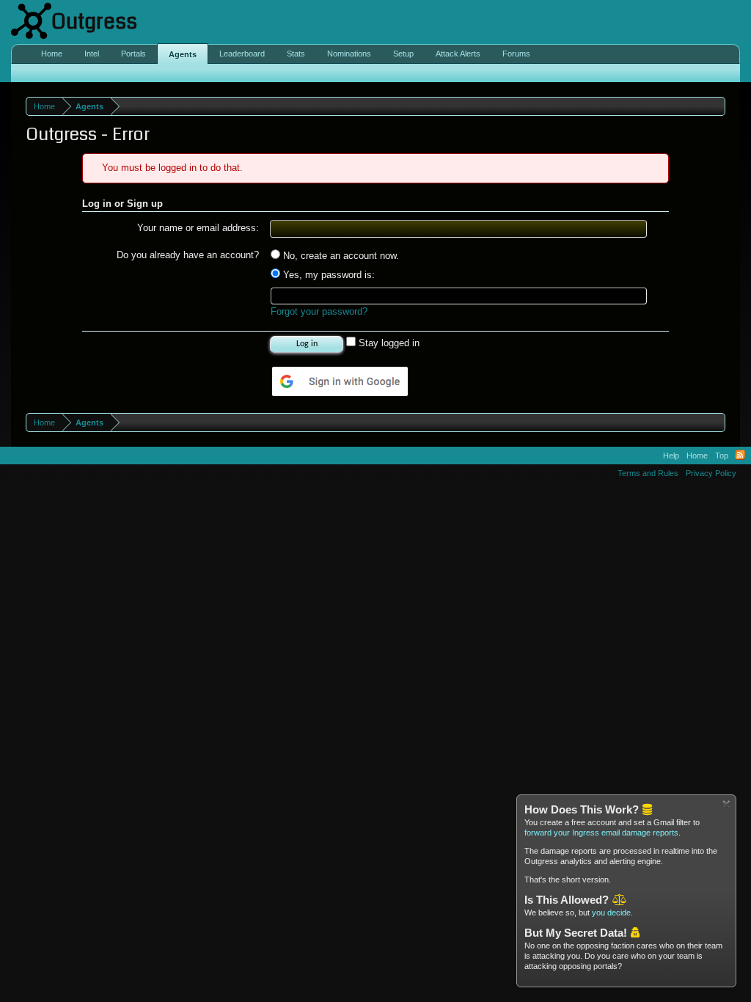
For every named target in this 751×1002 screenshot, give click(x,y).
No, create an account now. (339, 255)
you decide (611, 912)
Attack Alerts (458, 53)
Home (51, 53)
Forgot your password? (319, 311)
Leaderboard (242, 53)
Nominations (349, 53)
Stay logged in (388, 342)
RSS (740, 455)
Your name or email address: (198, 227)
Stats (296, 53)
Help (671, 455)
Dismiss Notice (726, 804)
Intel (91, 53)
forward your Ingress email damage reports (601, 832)
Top (721, 455)
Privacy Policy (711, 473)
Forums (516, 53)
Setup (403, 53)
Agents (183, 54)
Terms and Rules (648, 473)
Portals (133, 53)
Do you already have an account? (188, 254)
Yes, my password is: (327, 274)
